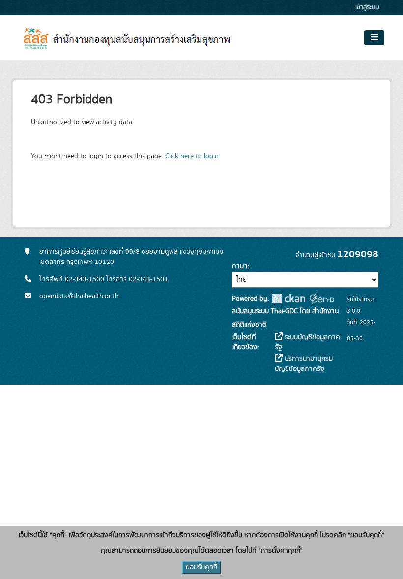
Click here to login (192, 156)
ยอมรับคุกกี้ (201, 567)
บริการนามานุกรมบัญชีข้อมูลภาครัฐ (304, 364)
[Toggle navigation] (374, 37)
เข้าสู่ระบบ (367, 7)
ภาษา (240, 266)
